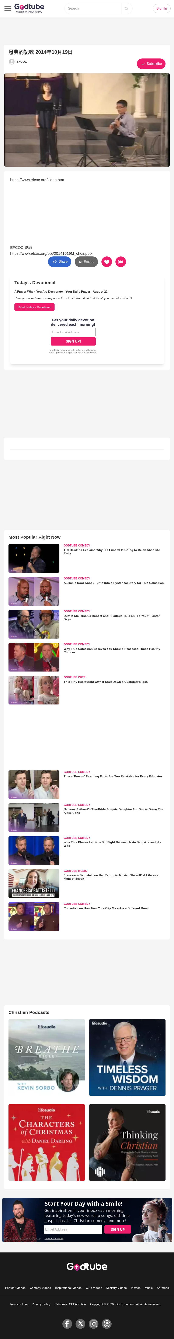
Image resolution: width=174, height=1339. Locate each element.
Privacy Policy (41, 1304)
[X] (80, 1324)
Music (149, 1287)
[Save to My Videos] (106, 261)
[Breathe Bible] (46, 1057)
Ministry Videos (116, 1287)
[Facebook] (67, 1324)
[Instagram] (93, 1324)
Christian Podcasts (28, 1012)
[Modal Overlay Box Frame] (73, 336)
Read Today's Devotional (34, 307)
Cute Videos (94, 1287)
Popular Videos (15, 1287)
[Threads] (107, 1324)
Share (63, 261)
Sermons (163, 1287)
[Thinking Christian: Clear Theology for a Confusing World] (127, 1142)
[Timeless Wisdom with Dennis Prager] (127, 1057)
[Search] (126, 8)
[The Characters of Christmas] (46, 1142)
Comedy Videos (40, 1287)
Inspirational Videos (68, 1287)
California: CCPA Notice (70, 1304)
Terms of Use (19, 1304)
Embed (88, 261)
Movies (135, 1287)
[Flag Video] (120, 261)
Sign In (161, 8)
